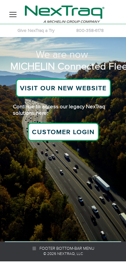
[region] (63, 139)
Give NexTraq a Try (36, 30)
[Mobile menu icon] (12, 14)
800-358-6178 (90, 30)
